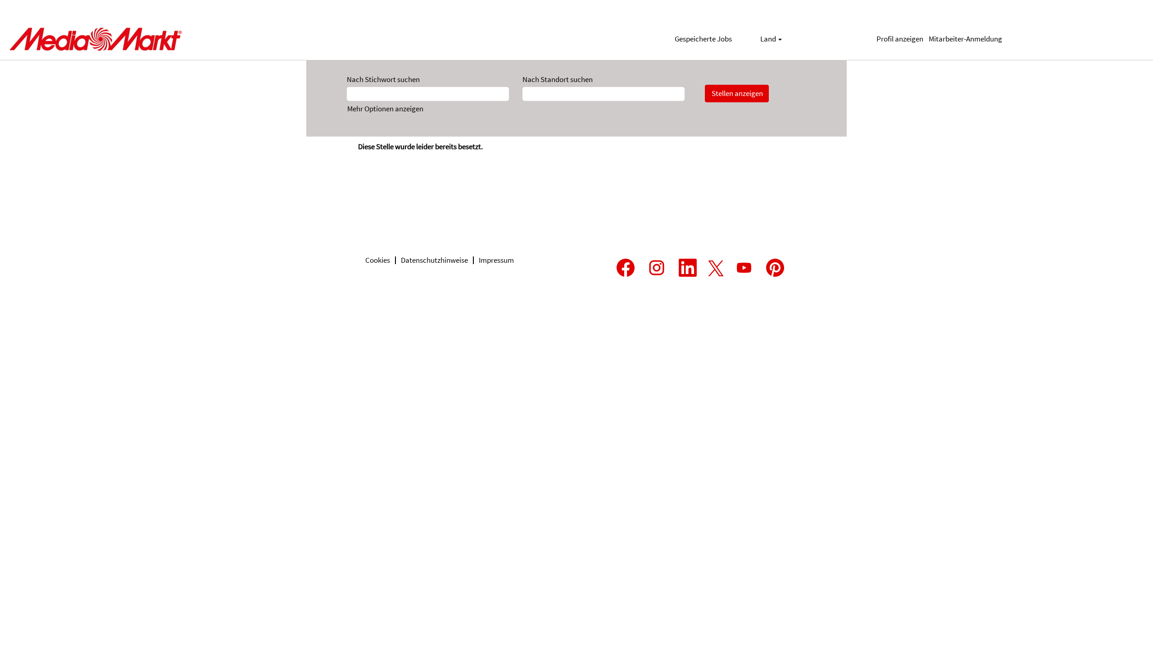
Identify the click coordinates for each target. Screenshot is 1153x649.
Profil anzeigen (899, 39)
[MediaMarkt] (95, 39)
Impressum (496, 260)
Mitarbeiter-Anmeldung (965, 39)
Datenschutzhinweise (434, 260)
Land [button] (768, 39)
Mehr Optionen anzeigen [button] (385, 109)
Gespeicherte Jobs (703, 39)
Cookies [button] (377, 260)
